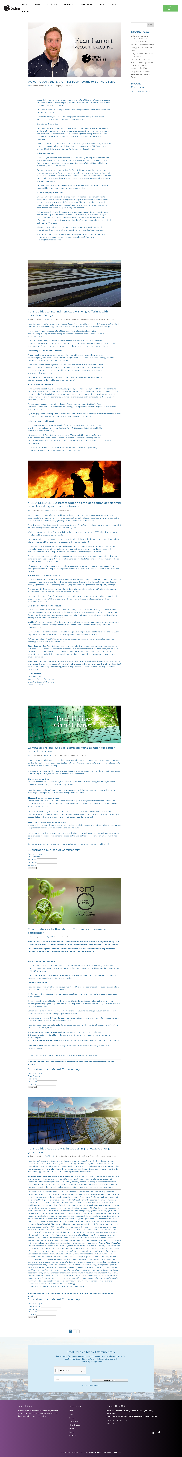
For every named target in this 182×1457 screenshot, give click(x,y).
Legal (114, 4)
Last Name (32, 862)
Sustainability (74, 1421)
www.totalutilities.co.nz (55, 642)
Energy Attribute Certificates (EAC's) (96, 319)
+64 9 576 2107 (112, 1423)
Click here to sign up (110, 1380)
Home (25, 4)
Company (32, 865)
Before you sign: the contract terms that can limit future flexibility (141, 38)
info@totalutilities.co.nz (117, 1421)
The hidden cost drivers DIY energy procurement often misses (142, 47)
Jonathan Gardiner (36, 86)
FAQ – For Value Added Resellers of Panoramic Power (141, 74)
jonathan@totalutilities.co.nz (42, 682)
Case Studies (87, 4)
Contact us (32, 1055)
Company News (61, 86)
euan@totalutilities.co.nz (50, 240)
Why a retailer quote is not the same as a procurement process (142, 56)
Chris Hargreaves (36, 511)
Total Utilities (40, 646)
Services (51, 4)
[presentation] (70, 1370)
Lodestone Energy (102, 327)
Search (150, 25)
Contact (25, 11)
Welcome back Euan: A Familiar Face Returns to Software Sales (71, 81)
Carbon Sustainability (62, 319)
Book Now (168, 8)
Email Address (34, 857)
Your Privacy (107, 1452)
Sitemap (117, 1452)
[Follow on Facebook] (159, 1432)
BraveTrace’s (43, 1224)
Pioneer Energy (84, 370)
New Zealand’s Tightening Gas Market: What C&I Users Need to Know (142, 65)
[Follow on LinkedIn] (153, 1432)
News (103, 4)
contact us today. (73, 450)
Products (68, 4)
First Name (32, 860)
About (38, 4)
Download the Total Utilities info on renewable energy (52, 1284)
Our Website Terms (93, 1452)
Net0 (36, 661)
